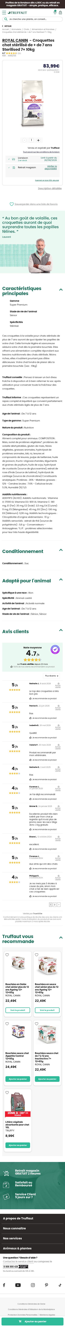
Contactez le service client (18, 1261)
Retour (8, 26)
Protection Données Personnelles (22, 1315)
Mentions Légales (47, 1315)
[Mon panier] (60, 12)
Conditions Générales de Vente (31, 1304)
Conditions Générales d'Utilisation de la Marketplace (31, 1309)
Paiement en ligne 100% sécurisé (47, 180)
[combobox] (32, 19)
